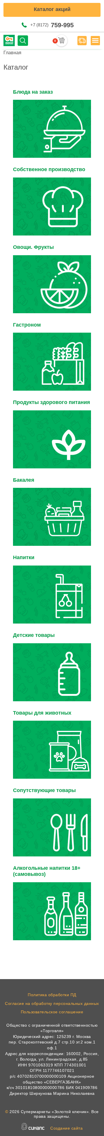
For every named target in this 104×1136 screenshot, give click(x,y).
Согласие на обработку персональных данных (52, 1003)
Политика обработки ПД (52, 994)
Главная (12, 52)
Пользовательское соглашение (52, 1012)
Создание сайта (66, 1128)
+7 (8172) (52, 25)
